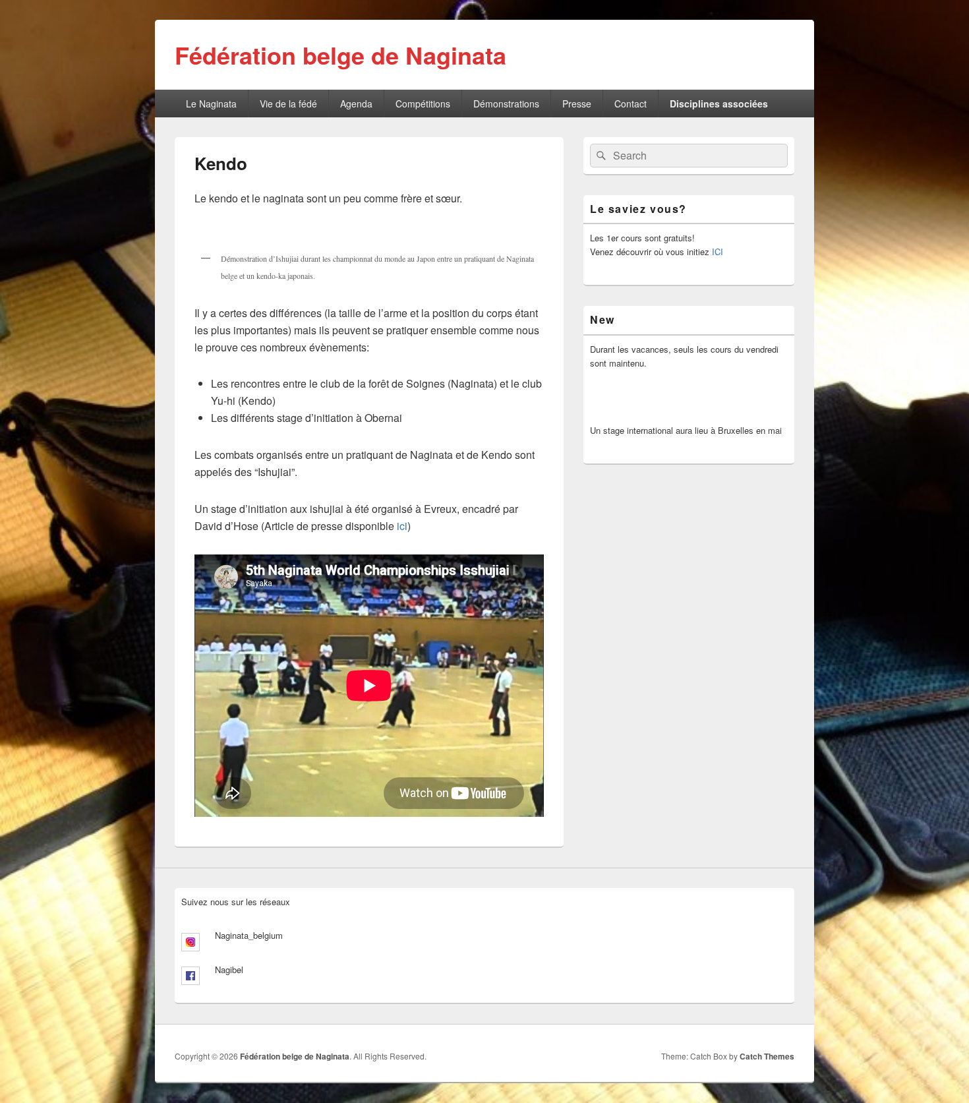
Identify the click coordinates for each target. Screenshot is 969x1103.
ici (402, 525)
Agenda (356, 103)
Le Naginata (211, 103)
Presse (576, 103)
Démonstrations (506, 103)
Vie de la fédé (288, 103)
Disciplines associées (719, 103)
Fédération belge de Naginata (340, 55)
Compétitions (423, 103)
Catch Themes (767, 1056)
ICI (717, 251)
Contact (630, 103)
